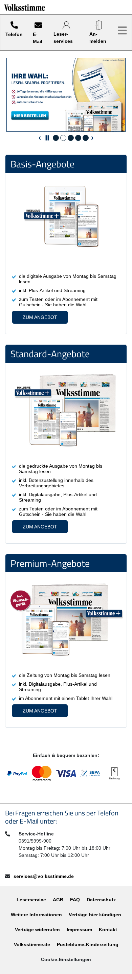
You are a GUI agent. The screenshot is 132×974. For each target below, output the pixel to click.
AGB (58, 899)
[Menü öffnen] (122, 30)
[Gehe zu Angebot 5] (86, 138)
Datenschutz (101, 899)
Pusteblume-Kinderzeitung (87, 944)
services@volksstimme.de (44, 876)
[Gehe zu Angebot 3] (71, 138)
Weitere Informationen (36, 914)
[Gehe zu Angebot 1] (56, 138)
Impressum (79, 929)
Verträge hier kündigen (95, 914)
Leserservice (31, 899)
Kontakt (108, 929)
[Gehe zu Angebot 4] (78, 138)
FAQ (75, 899)
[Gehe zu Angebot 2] (63, 138)
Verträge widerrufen (37, 929)
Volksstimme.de (32, 944)
